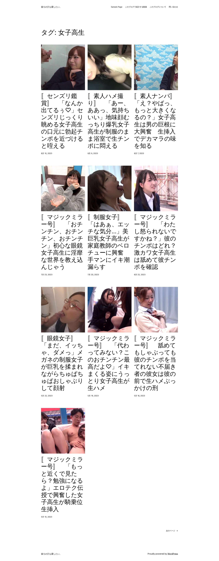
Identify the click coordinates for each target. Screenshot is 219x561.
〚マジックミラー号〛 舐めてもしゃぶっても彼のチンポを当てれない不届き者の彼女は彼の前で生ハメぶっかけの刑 (155, 363)
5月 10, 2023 (46, 517)
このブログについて (158, 7)
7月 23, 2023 (46, 274)
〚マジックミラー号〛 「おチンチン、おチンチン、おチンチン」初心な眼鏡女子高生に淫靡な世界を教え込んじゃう (62, 242)
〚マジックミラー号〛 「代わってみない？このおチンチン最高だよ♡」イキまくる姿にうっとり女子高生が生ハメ (109, 363)
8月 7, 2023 (139, 153)
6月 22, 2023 (139, 274)
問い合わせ (173, 7)
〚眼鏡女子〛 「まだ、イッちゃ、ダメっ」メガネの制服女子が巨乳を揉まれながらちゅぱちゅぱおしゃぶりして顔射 (62, 363)
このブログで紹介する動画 (136, 7)
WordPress (173, 554)
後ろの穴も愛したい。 (51, 7)
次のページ (172, 531)
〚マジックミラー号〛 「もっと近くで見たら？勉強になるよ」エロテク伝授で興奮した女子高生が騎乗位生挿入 (62, 484)
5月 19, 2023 (93, 396)
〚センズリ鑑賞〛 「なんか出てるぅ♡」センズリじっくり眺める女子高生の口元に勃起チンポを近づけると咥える (62, 120)
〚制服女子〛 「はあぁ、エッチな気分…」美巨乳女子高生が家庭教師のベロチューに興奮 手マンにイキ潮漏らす (109, 242)
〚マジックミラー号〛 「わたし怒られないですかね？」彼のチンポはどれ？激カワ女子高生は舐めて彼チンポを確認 (155, 242)
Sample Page (116, 7)
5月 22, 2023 (46, 396)
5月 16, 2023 (139, 396)
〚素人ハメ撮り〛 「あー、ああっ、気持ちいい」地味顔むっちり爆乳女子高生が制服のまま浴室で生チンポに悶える (109, 120)
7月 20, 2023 (93, 274)
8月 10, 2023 (46, 153)
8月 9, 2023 (93, 153)
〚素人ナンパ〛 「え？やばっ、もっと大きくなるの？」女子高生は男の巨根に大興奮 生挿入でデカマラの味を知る (156, 120)
